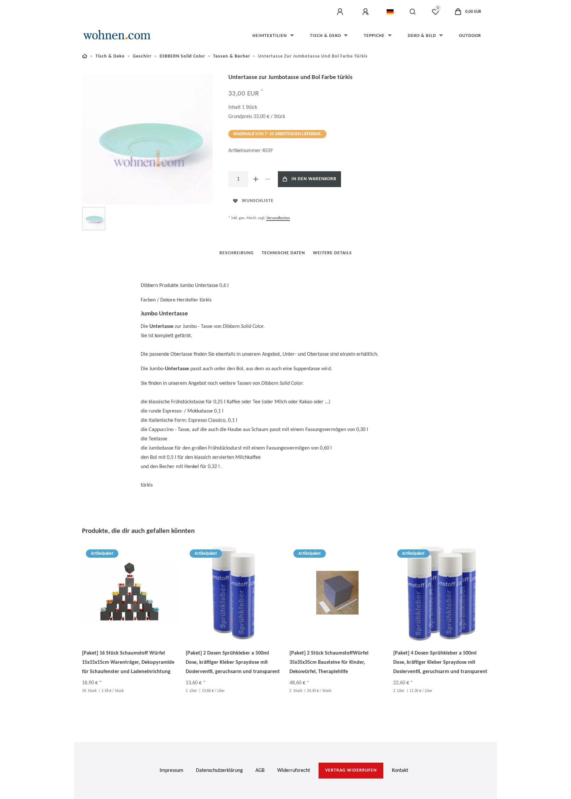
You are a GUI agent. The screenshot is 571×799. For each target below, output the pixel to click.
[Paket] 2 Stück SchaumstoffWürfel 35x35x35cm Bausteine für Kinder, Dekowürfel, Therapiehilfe (328, 662)
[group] (130, 593)
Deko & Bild (423, 35)
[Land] (390, 12)
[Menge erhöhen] (256, 179)
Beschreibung (236, 253)
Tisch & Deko (326, 35)
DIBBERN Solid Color (182, 56)
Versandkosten (278, 218)
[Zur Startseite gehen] (85, 57)
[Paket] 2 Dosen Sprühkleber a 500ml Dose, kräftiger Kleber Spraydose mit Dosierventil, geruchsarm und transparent (233, 662)
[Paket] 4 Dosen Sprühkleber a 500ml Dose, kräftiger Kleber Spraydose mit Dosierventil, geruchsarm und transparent (440, 662)
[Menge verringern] (268, 179)
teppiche (375, 35)
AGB (260, 770)
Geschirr (142, 56)
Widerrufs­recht (293, 770)
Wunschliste (258, 200)
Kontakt (400, 770)
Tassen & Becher (231, 56)
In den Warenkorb (313, 179)
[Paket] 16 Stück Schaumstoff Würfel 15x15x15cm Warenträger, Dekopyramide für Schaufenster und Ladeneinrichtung (128, 662)
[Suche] (412, 12)
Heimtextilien (270, 35)
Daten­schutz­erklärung (219, 770)
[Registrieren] (366, 11)
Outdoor (470, 35)
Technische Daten (283, 253)
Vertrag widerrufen (351, 770)
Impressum (171, 770)
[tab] (236, 253)
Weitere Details (332, 253)
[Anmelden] (341, 11)
